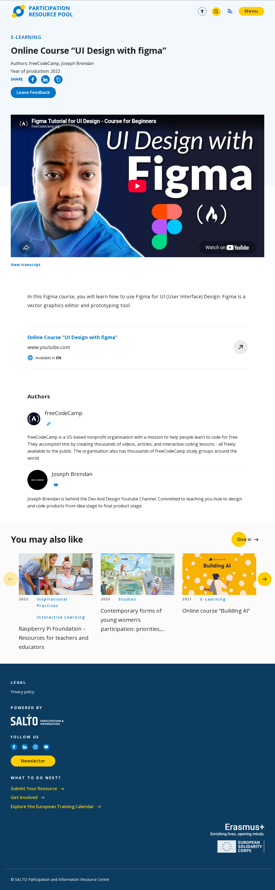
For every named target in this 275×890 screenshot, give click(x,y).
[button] (265, 579)
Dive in (244, 539)
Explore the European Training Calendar (52, 806)
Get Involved (24, 797)
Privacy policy (22, 691)
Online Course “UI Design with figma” (72, 337)
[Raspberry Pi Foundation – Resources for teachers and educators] (56, 574)
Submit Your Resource (34, 788)
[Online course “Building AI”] (219, 574)
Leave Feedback (33, 92)
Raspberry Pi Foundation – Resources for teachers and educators (53, 638)
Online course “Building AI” (216, 610)
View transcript (26, 264)
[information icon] (49, 424)
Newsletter (33, 761)
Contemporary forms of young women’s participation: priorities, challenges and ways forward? (131, 629)
